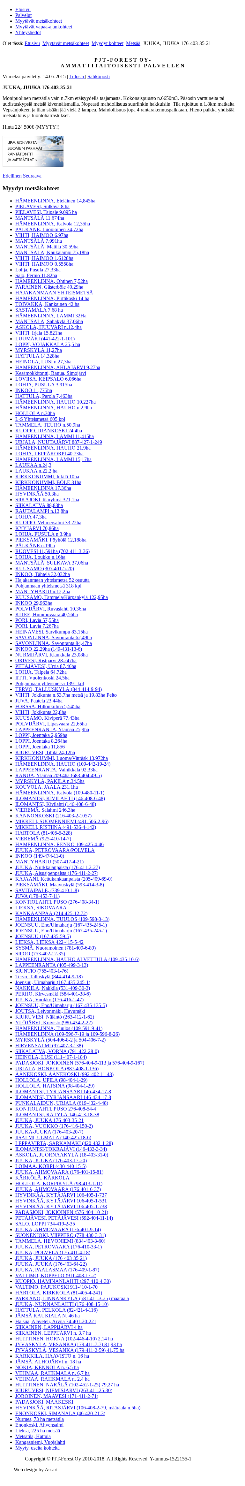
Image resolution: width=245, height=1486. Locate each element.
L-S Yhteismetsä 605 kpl (40, 419)
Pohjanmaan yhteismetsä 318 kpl (48, 585)
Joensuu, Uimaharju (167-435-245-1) (52, 982)
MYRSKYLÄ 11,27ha (38, 350)
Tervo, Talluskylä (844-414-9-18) (49, 976)
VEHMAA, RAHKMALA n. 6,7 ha (52, 1373)
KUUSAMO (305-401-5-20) (44, 568)
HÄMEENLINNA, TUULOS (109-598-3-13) (62, 919)
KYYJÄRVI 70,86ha (37, 528)
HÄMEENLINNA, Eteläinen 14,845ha (55, 200)
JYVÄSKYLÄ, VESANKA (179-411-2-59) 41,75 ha (69, 1350)
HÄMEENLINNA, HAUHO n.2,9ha (53, 407)
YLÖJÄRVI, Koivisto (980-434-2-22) (54, 1022)
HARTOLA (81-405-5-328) (43, 833)
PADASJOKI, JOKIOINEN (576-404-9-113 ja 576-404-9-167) (79, 1062)
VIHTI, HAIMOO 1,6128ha (44, 258)
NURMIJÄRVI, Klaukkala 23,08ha (51, 654)
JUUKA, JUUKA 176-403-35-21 (49, 1120)
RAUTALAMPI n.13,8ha (41, 511)
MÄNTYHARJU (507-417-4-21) (49, 861)
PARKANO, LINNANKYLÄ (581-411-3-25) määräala (72, 1298)
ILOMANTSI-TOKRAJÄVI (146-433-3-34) (61, 1149)
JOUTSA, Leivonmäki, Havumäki (50, 1011)
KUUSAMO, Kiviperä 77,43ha (47, 718)
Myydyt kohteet (107, 43)
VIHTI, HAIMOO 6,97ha (41, 235)
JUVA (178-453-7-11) (37, 896)
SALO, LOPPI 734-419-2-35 (45, 1223)
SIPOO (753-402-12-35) (40, 953)
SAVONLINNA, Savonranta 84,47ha (53, 643)
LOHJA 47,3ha (31, 516)
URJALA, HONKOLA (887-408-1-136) (57, 1068)
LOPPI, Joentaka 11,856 (40, 746)
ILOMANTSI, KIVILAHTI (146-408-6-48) (60, 798)
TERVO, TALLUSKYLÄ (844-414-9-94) (58, 689)
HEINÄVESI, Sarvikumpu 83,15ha (51, 631)
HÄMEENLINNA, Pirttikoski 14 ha (52, 298)
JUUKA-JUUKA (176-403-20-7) (49, 1131)
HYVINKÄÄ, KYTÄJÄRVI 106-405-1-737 (61, 1195)
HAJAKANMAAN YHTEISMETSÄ (54, 292)
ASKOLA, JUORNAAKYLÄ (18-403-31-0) (61, 1154)
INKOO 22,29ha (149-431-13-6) (48, 649)
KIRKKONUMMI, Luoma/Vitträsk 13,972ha (61, 758)
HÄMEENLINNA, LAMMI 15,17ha (53, 459)
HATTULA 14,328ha (37, 356)
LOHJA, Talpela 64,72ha (41, 672)
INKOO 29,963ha (33, 603)
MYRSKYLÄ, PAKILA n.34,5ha (50, 781)
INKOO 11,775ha (33, 390)
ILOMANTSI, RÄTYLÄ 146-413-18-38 (57, 1114)
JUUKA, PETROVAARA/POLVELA (55, 850)
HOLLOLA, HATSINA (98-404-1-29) (54, 1085)
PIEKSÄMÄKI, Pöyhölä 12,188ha (50, 539)
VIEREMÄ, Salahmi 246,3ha (45, 810)
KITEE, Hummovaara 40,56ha (46, 614)
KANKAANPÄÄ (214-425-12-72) (51, 913)
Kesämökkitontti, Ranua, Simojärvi (50, 373)
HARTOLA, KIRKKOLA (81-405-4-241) (58, 1292)
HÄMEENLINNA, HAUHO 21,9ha (53, 448)
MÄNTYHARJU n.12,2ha (42, 591)
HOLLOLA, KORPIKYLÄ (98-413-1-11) (58, 1183)
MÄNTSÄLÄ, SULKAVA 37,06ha (51, 562)
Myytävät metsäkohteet (38, 21)
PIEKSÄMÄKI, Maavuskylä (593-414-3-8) (59, 884)
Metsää (133, 43)
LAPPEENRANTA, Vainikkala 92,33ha (56, 769)
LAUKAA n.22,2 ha (36, 471)
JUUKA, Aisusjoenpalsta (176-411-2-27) (56, 873)
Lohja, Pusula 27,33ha (38, 269)
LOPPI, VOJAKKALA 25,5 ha (47, 344)
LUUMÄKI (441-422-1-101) (45, 338)
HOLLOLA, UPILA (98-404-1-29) (51, 1080)
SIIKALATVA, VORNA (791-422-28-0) (57, 1051)
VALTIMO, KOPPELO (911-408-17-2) (55, 1275)
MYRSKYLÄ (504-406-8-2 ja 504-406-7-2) (60, 1039)
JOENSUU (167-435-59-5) (43, 936)
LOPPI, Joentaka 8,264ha (41, 741)
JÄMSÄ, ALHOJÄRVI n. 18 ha (48, 1361)
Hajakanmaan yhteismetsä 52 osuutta (52, 580)
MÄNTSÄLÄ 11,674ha (39, 218)
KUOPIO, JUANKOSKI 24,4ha (48, 430)
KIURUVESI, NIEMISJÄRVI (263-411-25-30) (63, 1390)
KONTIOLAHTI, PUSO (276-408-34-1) (57, 902)
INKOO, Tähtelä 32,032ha (42, 574)
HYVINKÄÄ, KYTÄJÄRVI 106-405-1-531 (61, 1200)
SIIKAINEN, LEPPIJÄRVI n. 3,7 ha (53, 1333)
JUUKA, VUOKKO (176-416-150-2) (54, 1126)
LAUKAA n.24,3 (33, 465)
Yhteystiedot (28, 32)
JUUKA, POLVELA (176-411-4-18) (52, 1252)
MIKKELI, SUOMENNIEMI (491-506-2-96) (61, 821)
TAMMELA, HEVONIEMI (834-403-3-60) (60, 1241)
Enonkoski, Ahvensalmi (39, 1425)
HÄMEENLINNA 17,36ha (43, 488)
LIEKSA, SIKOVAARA (41, 907)
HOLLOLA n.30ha (35, 413)
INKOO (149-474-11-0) (39, 856)
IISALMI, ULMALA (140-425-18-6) (53, 1137)
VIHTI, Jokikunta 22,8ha (40, 712)
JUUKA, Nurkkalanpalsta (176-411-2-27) (57, 867)
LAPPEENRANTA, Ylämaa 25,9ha (52, 729)
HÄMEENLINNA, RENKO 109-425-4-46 (59, 844)
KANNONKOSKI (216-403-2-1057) (53, 815)
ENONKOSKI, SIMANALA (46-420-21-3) (60, 1413)
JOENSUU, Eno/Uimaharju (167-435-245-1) (61, 925)
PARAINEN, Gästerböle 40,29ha (49, 287)
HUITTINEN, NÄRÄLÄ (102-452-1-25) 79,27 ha (67, 1384)
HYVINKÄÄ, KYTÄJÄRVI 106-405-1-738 (61, 1206)
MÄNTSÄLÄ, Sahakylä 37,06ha (49, 321)
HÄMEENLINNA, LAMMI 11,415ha (54, 436)
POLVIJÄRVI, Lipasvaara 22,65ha (51, 723)
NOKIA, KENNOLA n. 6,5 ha (47, 1367)
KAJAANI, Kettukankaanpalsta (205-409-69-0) (63, 879)
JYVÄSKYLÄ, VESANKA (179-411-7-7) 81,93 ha (68, 1344)
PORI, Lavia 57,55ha (37, 620)
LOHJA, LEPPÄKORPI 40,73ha (49, 453)
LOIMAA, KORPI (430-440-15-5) (50, 1166)
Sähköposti (98, 76)
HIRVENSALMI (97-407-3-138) (49, 1045)
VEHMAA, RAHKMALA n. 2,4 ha (52, 1379)
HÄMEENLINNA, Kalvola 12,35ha (52, 223)
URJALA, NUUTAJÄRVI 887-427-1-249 (58, 442)
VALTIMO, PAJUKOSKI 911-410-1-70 (56, 1287)
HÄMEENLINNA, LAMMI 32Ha (50, 315)
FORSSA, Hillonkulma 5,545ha (47, 706)
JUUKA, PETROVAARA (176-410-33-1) (58, 1246)
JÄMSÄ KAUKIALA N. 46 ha (47, 1315)
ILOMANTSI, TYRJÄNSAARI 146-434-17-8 (63, 1091)
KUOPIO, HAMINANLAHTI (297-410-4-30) (63, 1281)
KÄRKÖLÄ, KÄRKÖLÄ (42, 1177)
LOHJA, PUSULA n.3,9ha (43, 534)
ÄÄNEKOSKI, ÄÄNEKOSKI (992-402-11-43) (64, 1074)
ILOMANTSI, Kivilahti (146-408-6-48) (55, 804)
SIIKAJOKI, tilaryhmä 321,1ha (47, 499)
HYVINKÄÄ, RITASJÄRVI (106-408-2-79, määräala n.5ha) (77, 1407)
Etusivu (23, 9)
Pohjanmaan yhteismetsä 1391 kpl (49, 683)
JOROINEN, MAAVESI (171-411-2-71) (56, 1396)
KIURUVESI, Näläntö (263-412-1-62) (54, 1017)
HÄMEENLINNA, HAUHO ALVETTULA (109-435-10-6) (77, 959)
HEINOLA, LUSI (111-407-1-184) (51, 1057)
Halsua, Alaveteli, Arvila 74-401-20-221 (55, 1321)
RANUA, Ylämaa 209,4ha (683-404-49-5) (58, 775)
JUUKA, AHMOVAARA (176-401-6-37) (58, 1189)
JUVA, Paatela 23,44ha (39, 700)
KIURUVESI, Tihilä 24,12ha (45, 752)
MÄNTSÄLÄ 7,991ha (38, 241)
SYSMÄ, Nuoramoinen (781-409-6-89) (55, 948)
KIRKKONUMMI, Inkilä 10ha (47, 476)
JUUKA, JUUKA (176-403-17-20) (51, 1160)
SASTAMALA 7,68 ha (39, 310)
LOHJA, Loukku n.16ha (40, 557)
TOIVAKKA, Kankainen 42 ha (47, 304)
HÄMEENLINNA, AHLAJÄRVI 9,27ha (57, 367)
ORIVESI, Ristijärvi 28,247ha (46, 660)
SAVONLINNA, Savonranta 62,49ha (53, 637)
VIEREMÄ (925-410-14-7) (43, 838)
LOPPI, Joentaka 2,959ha (41, 735)
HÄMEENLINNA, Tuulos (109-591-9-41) (58, 1028)
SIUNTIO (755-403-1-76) (41, 971)
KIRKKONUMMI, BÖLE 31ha (48, 482)
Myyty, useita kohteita (37, 1448)
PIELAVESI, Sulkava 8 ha (42, 206)
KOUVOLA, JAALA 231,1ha (46, 787)
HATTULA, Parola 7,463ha (43, 396)
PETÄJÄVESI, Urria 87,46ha (45, 666)
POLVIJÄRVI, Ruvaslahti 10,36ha (50, 608)
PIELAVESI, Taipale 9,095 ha (46, 212)
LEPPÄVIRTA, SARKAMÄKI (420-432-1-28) (64, 1143)
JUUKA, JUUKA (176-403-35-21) (51, 1258)
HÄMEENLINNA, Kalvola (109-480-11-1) (59, 792)
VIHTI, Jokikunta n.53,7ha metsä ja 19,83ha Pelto (66, 695)
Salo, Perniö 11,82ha (36, 275)
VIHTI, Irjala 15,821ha (38, 333)
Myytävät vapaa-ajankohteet (43, 26)
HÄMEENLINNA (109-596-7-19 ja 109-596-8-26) (67, 1034)
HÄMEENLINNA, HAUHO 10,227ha (55, 402)
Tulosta (77, 76)
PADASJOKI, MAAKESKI (44, 1402)
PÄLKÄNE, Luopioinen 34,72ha (49, 229)
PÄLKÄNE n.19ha (35, 545)
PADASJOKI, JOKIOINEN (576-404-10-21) (61, 1212)
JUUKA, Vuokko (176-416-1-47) (49, 999)
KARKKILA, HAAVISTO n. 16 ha (52, 1356)
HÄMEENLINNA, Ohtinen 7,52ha (51, 281)
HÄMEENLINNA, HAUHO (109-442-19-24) (62, 764)
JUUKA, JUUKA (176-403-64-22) (51, 1264)
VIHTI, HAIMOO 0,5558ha (44, 264)
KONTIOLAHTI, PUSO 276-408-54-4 (55, 1108)
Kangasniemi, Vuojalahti (40, 1442)
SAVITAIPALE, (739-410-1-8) (47, 890)
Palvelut (23, 15)
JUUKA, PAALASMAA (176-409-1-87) (57, 1269)
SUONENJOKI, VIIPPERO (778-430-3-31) (60, 1235)
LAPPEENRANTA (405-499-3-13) (51, 965)
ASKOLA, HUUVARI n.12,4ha (48, 327)
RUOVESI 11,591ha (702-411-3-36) (52, 551)
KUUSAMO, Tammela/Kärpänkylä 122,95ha (61, 597)
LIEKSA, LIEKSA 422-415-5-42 (49, 942)
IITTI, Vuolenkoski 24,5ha (42, 677)
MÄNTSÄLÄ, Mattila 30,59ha (46, 246)
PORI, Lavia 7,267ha (37, 626)
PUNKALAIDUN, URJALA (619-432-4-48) (61, 1103)
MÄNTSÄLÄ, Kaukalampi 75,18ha (52, 252)
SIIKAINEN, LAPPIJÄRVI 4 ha (49, 1327)
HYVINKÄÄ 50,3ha (37, 494)
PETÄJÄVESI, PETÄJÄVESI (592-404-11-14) (64, 1218)
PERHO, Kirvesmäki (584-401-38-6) (53, 994)
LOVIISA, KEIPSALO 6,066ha (48, 379)
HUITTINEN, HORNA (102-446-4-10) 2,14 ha (64, 1338)
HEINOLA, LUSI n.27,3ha (43, 361)
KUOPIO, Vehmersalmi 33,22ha (48, 522)
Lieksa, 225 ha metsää (37, 1430)
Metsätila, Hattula (33, 1436)
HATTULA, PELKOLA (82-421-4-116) (56, 1310)
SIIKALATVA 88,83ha (39, 505)
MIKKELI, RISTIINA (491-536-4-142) (55, 827)
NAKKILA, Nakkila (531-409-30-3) (52, 988)
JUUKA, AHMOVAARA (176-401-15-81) (59, 1172)
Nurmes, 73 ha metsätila (39, 1419)
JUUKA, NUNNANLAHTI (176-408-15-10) (61, 1304)
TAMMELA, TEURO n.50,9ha (47, 425)
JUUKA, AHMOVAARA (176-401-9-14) (58, 1229)
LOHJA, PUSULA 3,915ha (43, 384)
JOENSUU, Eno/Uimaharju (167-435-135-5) (61, 1005)
